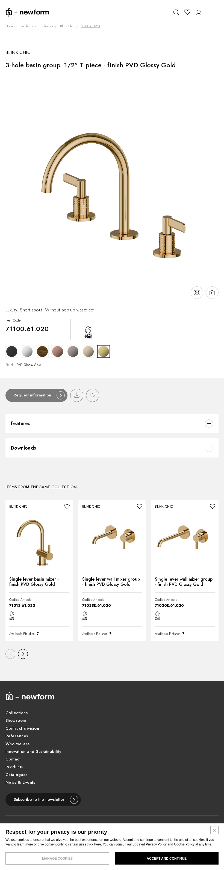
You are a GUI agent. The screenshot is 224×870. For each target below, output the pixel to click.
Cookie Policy (184, 844)
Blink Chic (67, 26)
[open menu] (212, 12)
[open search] (176, 12)
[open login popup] (198, 12)
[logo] (27, 12)
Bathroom (46, 26)
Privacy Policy (156, 844)
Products (26, 26)
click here (94, 844)
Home (9, 26)
